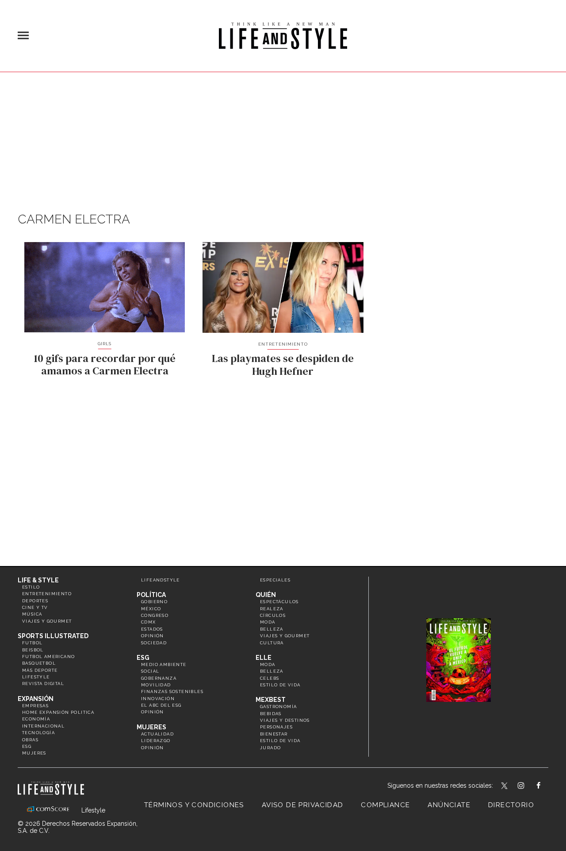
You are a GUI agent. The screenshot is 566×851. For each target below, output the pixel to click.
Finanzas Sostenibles (172, 691)
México (151, 608)
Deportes (35, 600)
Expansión (36, 698)
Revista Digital (43, 683)
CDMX (148, 622)
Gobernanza (158, 678)
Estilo (31, 587)
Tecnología (38, 732)
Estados (152, 629)
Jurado (270, 747)
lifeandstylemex (529, 786)
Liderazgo (156, 740)
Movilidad (156, 684)
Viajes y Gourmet (47, 621)
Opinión (152, 635)
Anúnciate (449, 805)
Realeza (271, 608)
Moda (267, 622)
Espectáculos (279, 601)
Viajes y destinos (285, 720)
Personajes (276, 726)
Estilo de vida (280, 684)
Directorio (511, 805)
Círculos (273, 615)
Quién (266, 594)
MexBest (271, 699)
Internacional (43, 726)
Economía (36, 718)
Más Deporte (39, 670)
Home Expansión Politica (58, 712)
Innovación (158, 698)
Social (150, 671)
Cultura (272, 642)
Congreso (154, 615)
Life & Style (38, 580)
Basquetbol (39, 663)
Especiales (275, 580)
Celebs (269, 678)
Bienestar (274, 734)
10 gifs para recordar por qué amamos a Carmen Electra (105, 364)
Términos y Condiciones (194, 805)
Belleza (271, 629)
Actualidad (157, 734)
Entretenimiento (283, 344)
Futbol (32, 642)
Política (151, 594)
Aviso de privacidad (303, 805)
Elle (264, 657)
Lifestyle (36, 676)
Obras (30, 739)
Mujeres (34, 753)
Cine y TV (35, 607)
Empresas (35, 705)
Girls (104, 343)
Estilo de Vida (280, 740)
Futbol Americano (48, 656)
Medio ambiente (164, 664)
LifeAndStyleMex (546, 786)
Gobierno (154, 601)
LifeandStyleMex (505, 786)
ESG (26, 746)
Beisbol (33, 649)
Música (32, 614)
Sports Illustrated (53, 635)
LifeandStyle (160, 580)
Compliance (385, 805)
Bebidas (271, 713)
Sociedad (154, 642)
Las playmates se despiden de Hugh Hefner (283, 364)
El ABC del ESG (161, 705)
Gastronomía (278, 706)
